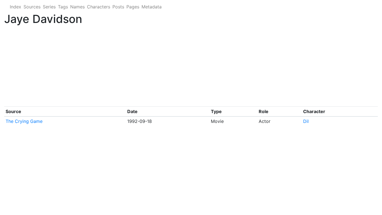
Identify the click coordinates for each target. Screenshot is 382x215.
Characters (98, 7)
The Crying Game (24, 121)
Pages (132, 7)
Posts (118, 7)
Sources (32, 7)
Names (77, 7)
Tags (63, 7)
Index (15, 7)
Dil (306, 121)
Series (49, 7)
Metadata (152, 7)
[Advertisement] (172, 67)
